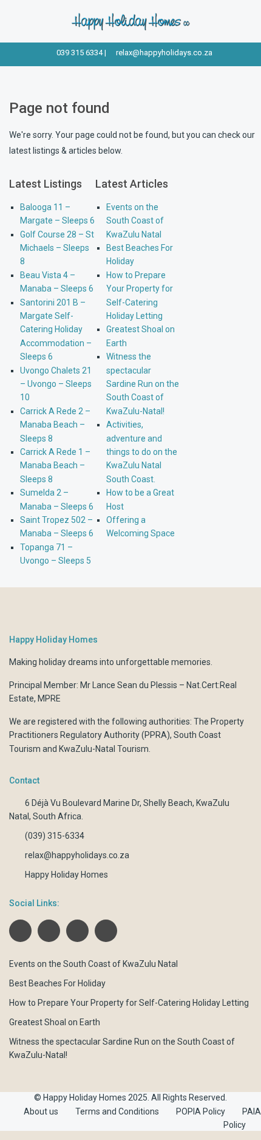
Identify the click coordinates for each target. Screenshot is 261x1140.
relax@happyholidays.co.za (164, 52)
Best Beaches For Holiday (57, 983)
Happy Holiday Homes (66, 874)
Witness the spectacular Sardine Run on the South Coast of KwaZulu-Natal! (142, 384)
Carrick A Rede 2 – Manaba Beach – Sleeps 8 (55, 424)
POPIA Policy (200, 1111)
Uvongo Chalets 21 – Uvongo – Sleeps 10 (56, 384)
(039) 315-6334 (54, 836)
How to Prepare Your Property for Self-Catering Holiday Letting (129, 1003)
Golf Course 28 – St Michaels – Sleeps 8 (57, 248)
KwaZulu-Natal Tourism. (105, 749)
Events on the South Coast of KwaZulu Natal (135, 220)
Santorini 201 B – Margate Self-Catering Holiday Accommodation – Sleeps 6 (56, 330)
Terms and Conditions (117, 1111)
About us (41, 1111)
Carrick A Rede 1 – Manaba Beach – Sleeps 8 (55, 465)
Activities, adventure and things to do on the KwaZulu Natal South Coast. (141, 452)
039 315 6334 (79, 52)
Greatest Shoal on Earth (54, 1022)
